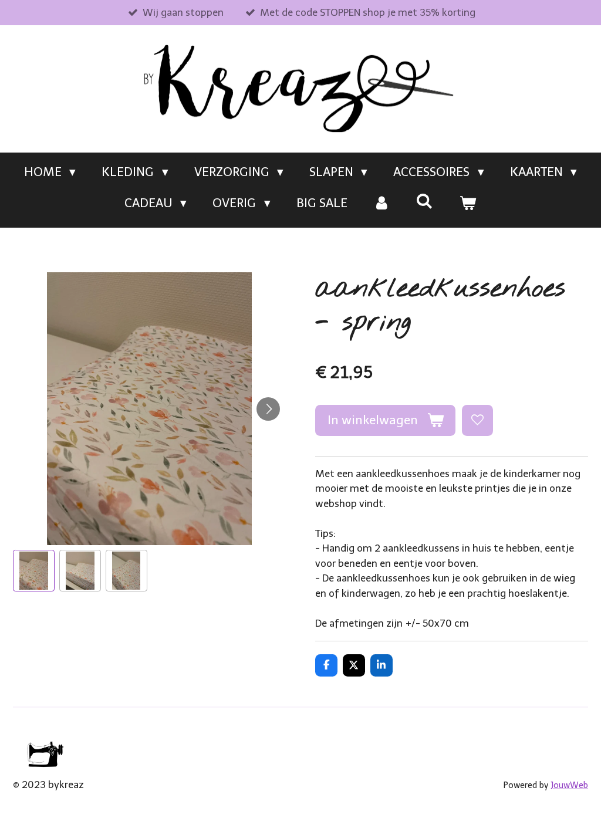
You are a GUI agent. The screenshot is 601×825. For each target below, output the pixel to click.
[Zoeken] (424, 201)
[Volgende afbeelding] (268, 409)
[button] (34, 570)
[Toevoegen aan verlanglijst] (477, 420)
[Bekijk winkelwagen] (468, 203)
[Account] (381, 203)
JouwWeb (569, 785)
